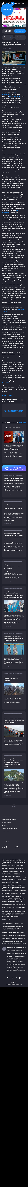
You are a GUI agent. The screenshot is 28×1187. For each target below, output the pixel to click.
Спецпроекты (5, 813)
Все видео (4, 825)
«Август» (4, 898)
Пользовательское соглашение (9, 828)
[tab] (8, 31)
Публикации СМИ (6, 841)
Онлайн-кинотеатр (6, 816)
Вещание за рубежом (19, 849)
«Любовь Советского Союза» (14, 898)
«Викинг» (17, 899)
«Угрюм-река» (10, 899)
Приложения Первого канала (9, 819)
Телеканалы (5, 944)
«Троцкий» (22, 899)
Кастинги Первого (6, 822)
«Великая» (4, 901)
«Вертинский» (10, 901)
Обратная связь (5, 831)
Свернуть (14, 806)
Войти (23, 3)
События (4, 838)
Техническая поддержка (8, 834)
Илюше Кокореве (14, 96)
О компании (5, 809)
